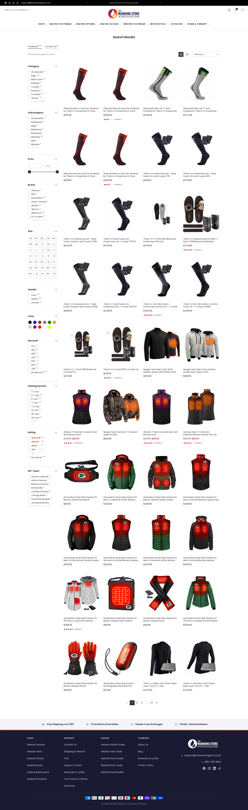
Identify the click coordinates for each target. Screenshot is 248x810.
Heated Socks (34, 765)
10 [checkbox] (31, 256)
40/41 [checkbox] (31, 274)
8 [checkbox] (42, 250)
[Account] (229, 9)
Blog (140, 751)
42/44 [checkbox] (49, 274)
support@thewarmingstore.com (36, 3)
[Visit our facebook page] (5, 3)
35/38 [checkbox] (43, 262)
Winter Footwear (134, 24)
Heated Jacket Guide (113, 744)
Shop (41, 24)
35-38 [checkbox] (36, 262)
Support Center (73, 765)
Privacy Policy (145, 765)
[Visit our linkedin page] (13, 3)
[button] (181, 54)
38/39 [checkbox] (37, 268)
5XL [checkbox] (48, 244)
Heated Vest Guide (111, 751)
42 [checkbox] (37, 274)
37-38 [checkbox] (54, 262)
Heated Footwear (60, 24)
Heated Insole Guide (112, 772)
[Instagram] (209, 768)
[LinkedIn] (214, 768)
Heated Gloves (109, 24)
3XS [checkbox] (30, 244)
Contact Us (70, 744)
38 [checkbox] (31, 268)
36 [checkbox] (48, 262)
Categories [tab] (51, 46)
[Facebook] (204, 768)
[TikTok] (219, 768)
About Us (143, 744)
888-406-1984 (213, 761)
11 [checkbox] (36, 256)
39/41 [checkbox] (49, 268)
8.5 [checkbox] (48, 250)
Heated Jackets (36, 744)
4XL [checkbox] (36, 244)
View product (81, 102)
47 (151, 702)
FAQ (66, 758)
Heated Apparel (85, 24)
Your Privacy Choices (76, 779)
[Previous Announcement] (87, 3)
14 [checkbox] (54, 256)
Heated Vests (34, 751)
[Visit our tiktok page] (18, 3)
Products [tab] (35, 46)
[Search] (242, 9)
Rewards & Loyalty (74, 772)
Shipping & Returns (74, 751)
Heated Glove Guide (112, 758)
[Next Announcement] (161, 3)
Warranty (69, 785)
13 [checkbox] (48, 256)
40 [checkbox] (54, 268)
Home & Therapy (197, 24)
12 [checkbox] (42, 256)
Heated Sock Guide (111, 765)
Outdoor (177, 24)
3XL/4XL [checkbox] (55, 238)
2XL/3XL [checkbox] (37, 238)
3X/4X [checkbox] (43, 238)
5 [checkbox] (42, 244)
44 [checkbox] (54, 274)
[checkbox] (30, 322)
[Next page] (156, 702)
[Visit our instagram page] (9, 3)
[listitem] (124, 2)
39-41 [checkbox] (42, 268)
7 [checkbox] (36, 250)
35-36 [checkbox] (30, 262)
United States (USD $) (16, 10)
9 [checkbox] (54, 250)
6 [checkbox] (54, 244)
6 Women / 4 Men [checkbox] (31, 250)
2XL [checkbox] (31, 238)
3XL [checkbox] (48, 238)
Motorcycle (158, 24)
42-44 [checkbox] (42, 274)
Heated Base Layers (38, 772)
